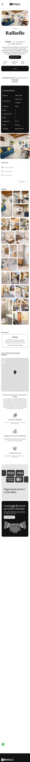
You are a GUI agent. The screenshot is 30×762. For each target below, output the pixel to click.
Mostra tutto (14, 57)
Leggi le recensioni (20, 41)
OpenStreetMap (15, 390)
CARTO (26, 390)
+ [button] (3, 360)
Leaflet (9, 390)
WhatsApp (15, 80)
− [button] (3, 363)
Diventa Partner (9, 517)
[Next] (3, 18)
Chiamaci (15, 81)
